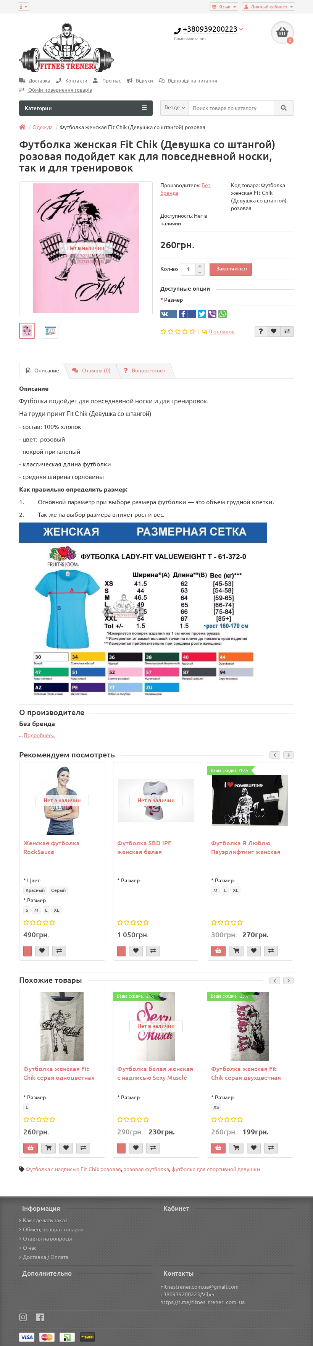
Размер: (37, 900)
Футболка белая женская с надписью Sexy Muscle (155, 1073)
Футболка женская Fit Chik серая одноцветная (59, 1073)
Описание (46, 370)
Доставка (38, 81)
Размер (173, 300)
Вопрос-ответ (148, 370)
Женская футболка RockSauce (51, 847)
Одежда (42, 127)
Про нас (111, 81)
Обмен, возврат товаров (53, 1229)
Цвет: (34, 880)
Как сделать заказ (45, 1220)
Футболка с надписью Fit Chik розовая (73, 1169)
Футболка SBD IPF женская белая (144, 847)
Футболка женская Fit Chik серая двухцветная (246, 1073)
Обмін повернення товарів (59, 90)
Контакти (75, 81)
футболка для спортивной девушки (215, 1169)
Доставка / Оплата (45, 1257)
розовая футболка (146, 1169)
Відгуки (144, 81)
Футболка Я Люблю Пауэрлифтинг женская (246, 847)
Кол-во (169, 269)
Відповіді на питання (192, 81)
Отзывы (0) (96, 370)
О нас (30, 1248)
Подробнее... (39, 735)
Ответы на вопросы (47, 1239)
